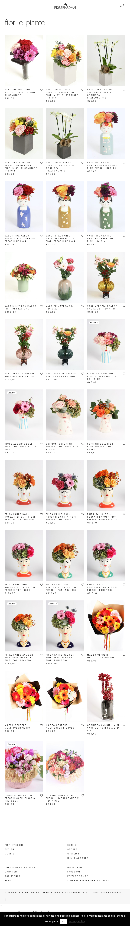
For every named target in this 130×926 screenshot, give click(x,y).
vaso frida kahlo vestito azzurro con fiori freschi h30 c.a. (102, 165)
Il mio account (78, 858)
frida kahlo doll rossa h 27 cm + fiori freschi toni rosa (20, 587)
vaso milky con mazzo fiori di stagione (21, 307)
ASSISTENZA (13, 876)
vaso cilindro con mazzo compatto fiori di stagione (21, 92)
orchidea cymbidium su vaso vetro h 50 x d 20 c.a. (103, 728)
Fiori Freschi (14, 845)
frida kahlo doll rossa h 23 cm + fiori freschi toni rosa (61, 517)
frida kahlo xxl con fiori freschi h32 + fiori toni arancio (19, 657)
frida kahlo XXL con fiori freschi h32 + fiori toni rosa (60, 657)
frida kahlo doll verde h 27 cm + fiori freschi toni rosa (102, 587)
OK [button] (63, 922)
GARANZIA (11, 872)
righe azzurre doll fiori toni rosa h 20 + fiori (20, 446)
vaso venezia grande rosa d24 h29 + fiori (20, 375)
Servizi (72, 845)
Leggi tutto (94, 382)
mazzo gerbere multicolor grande (101, 656)
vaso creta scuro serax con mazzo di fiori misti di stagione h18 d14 (21, 167)
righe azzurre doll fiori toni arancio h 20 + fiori (101, 376)
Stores (72, 849)
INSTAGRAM (74, 868)
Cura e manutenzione (20, 868)
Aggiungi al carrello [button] (18, 98)
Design (9, 849)
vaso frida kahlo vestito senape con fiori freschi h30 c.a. (61, 238)
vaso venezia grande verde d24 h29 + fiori (61, 375)
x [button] (68, 921)
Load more (65, 819)
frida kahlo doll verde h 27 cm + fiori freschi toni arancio (61, 587)
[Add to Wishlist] (41, 89)
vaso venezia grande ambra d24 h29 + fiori (103, 307)
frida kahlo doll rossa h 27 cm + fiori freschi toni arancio (102, 517)
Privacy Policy (77, 876)
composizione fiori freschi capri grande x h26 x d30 (62, 798)
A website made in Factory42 (88, 881)
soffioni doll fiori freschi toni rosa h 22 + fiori (62, 446)
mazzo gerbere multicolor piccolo (60, 726)
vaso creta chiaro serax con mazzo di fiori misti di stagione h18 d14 (62, 94)
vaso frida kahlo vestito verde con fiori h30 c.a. (100, 238)
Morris (9, 854)
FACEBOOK (74, 872)
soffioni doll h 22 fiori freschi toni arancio (100, 446)
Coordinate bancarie (106, 893)
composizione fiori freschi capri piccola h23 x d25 (20, 798)
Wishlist (73, 854)
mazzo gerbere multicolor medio (17, 726)
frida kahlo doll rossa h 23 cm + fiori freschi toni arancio (20, 517)
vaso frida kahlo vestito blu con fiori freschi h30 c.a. (20, 238)
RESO (8, 881)
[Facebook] (6, 900)
